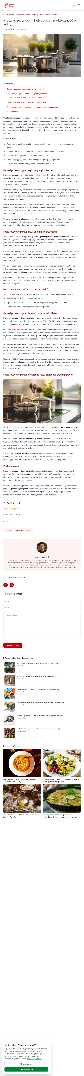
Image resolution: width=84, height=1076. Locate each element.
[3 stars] (11, 509)
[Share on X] (12, 585)
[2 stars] (8, 509)
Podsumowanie (13, 112)
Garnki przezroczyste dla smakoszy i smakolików (26, 103)
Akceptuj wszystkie (26, 1069)
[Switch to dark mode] (74, 5)
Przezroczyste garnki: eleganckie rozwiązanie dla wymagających (33, 107)
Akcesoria (10, 15)
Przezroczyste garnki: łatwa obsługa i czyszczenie (27, 94)
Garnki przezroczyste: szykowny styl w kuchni (25, 89)
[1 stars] (5, 509)
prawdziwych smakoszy (15, 330)
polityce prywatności (34, 1059)
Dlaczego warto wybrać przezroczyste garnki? (26, 97)
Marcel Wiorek (10, 29)
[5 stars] (18, 509)
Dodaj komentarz (13, 645)
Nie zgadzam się (26, 1064)
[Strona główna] (4, 15)
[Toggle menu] (79, 5)
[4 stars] (15, 509)
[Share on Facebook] (5, 585)
